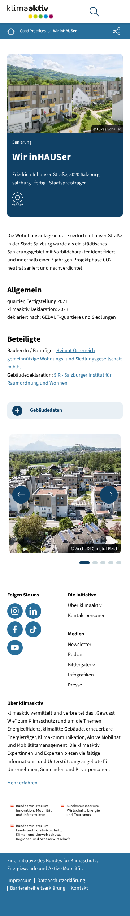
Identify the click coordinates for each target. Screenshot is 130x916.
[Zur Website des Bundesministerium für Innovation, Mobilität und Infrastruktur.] (30, 810)
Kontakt (79, 888)
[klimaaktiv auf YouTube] (15, 647)
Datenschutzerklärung (61, 880)
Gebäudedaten (46, 410)
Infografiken (81, 675)
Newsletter (79, 644)
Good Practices (33, 31)
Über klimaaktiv (85, 605)
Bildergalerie (81, 664)
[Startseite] (30, 12)
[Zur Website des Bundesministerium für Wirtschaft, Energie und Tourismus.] (80, 810)
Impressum (19, 880)
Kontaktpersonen (87, 615)
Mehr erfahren (22, 783)
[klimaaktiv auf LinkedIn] (33, 611)
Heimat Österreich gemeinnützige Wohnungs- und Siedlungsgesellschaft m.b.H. (64, 359)
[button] (21, 495)
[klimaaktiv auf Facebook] (15, 629)
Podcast (76, 654)
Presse (75, 685)
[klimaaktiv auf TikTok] (33, 629)
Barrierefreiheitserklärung (37, 888)
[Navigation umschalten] (113, 12)
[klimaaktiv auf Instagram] (15, 611)
